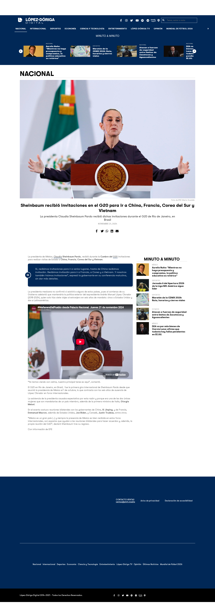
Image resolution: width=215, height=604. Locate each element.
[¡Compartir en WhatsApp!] (107, 231)
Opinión (158, 29)
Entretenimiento (117, 29)
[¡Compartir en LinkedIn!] (112, 231)
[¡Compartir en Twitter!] (102, 231)
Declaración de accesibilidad (178, 501)
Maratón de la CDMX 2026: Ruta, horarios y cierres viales (102, 52)
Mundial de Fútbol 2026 (179, 29)
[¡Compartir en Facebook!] (97, 231)
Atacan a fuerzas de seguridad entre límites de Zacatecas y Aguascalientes (148, 52)
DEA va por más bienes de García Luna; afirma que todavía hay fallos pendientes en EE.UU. (168, 330)
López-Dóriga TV (140, 29)
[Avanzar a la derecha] (208, 28)
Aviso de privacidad (150, 501)
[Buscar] (212, 28)
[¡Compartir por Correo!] (117, 231)
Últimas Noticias (151, 564)
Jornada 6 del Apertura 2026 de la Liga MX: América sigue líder (168, 286)
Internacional (38, 29)
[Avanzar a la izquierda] (21, 51)
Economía (70, 29)
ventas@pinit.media (125, 502)
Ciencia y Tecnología (92, 29)
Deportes (55, 29)
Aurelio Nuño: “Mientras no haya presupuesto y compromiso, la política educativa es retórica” (56, 52)
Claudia (58, 256)
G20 (115, 256)
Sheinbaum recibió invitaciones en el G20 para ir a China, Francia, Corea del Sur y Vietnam (107, 208)
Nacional (21, 29)
